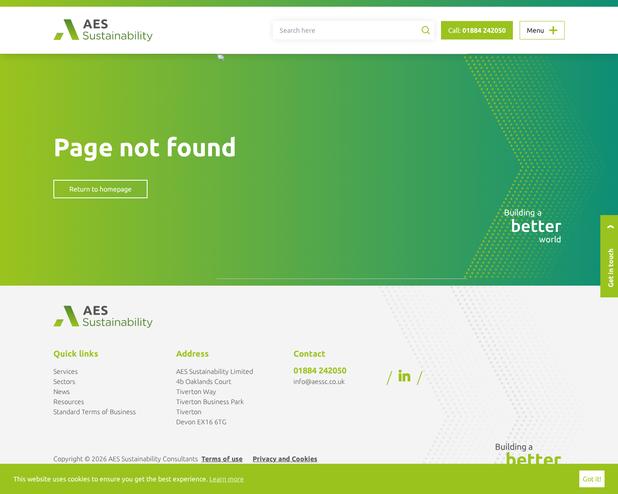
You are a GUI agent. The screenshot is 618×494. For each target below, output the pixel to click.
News (61, 391)
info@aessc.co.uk (319, 381)
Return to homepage (100, 189)
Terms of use (222, 458)
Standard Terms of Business (94, 411)
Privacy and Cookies (285, 458)
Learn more (226, 479)
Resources (68, 401)
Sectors (64, 381)
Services (65, 371)
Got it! (592, 479)
